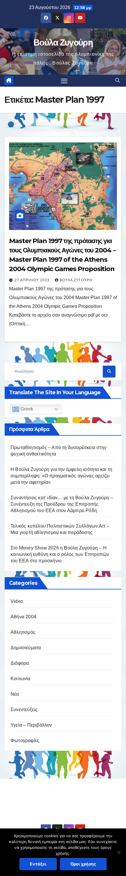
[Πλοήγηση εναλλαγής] (64, 81)
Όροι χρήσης (83, 863)
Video (17, 601)
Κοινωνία (20, 678)
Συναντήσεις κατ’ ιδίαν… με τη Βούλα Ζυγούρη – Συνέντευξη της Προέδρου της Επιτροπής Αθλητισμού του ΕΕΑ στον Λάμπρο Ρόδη (62, 504)
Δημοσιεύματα (26, 647)
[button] (117, 80)
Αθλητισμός (23, 632)
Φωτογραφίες (25, 740)
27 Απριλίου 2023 (33, 280)
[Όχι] (119, 852)
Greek (26, 408)
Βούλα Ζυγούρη (63, 42)
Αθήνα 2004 (23, 616)
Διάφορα (20, 663)
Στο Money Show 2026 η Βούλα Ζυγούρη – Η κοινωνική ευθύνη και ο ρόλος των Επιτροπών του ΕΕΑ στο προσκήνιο (60, 554)
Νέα (15, 694)
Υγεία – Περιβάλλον (31, 725)
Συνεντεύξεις (24, 709)
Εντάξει (38, 863)
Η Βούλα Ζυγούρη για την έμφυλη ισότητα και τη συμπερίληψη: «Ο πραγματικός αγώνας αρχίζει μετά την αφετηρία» (61, 476)
